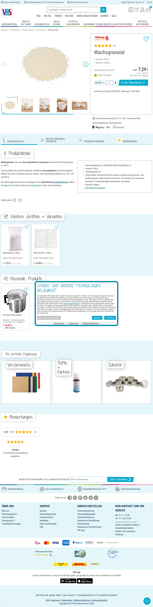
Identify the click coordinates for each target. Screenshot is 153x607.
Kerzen (7, 185)
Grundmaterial (15, 30)
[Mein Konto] (142, 9)
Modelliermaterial (28, 30)
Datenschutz (59, 323)
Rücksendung (83, 523)
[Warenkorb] (148, 9)
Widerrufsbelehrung (85, 517)
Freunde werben (46, 517)
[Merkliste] (137, 9)
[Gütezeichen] (80, 553)
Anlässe (69, 15)
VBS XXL (47, 15)
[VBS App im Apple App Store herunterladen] (85, 580)
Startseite (4, 30)
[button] (3, 64)
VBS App (81, 530)
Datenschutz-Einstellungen (88, 520)
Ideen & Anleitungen (87, 15)
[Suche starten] (103, 10)
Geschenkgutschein (48, 514)
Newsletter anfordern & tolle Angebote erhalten (44, 479)
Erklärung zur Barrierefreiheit (89, 527)
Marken (105, 15)
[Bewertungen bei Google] (44, 553)
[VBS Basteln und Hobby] (7, 12)
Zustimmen (110, 318)
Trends (58, 15)
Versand (145, 75)
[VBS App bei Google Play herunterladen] (68, 580)
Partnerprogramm (9, 514)
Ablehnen (97, 318)
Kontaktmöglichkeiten (124, 528)
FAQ (41, 527)
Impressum (73, 323)
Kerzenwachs (41, 30)
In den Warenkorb (131, 82)
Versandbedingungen (86, 514)
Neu (39, 15)
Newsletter (44, 520)
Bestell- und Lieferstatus (125, 531)
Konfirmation (35, 185)
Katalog (43, 511)
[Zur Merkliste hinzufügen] (146, 39)
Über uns (5, 511)
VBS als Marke (8, 517)
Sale (114, 15)
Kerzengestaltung (60, 182)
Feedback (119, 534)
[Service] (131, 9)
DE (151, 2)
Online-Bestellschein (85, 511)
